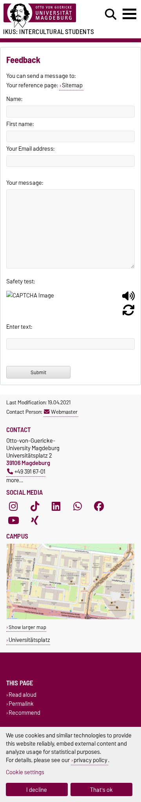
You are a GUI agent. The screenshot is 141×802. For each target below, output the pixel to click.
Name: (14, 99)
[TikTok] (35, 506)
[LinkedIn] (56, 506)
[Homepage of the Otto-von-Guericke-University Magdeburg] (43, 16)
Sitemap (72, 85)
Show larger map (27, 627)
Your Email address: (30, 148)
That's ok (101, 790)
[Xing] (35, 521)
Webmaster (64, 411)
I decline (36, 790)
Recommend (24, 712)
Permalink (21, 703)
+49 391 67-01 (29, 471)
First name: (20, 124)
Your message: (24, 182)
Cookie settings (25, 772)
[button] (128, 299)
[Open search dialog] (110, 14)
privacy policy (90, 760)
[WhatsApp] (77, 506)
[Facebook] (99, 506)
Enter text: (19, 327)
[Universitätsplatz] (70, 617)
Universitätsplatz (29, 640)
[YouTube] (13, 521)
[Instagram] (13, 506)
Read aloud (22, 694)
